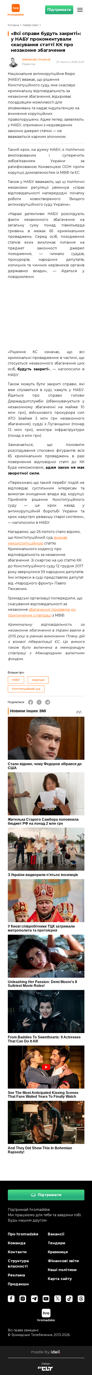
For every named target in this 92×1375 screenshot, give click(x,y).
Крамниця (58, 1252)
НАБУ (16, 679)
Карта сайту (60, 1279)
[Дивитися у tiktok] (69, 1298)
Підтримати (59, 10)
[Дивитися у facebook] (11, 1298)
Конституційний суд (26, 688)
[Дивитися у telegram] (34, 1298)
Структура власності (18, 1263)
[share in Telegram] (47, 702)
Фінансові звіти (63, 1261)
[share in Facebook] (30, 702)
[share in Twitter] (39, 702)
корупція (38, 679)
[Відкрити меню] (79, 9)
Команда (16, 1243)
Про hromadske (23, 1234)
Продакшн (18, 1284)
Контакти (17, 1252)
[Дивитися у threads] (81, 1298)
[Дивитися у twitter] (57, 1298)
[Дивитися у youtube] (46, 1298)
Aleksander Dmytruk (36, 59)
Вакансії (56, 1234)
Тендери (56, 1243)
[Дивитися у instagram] (22, 1298)
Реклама (16, 1275)
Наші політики (62, 1270)
